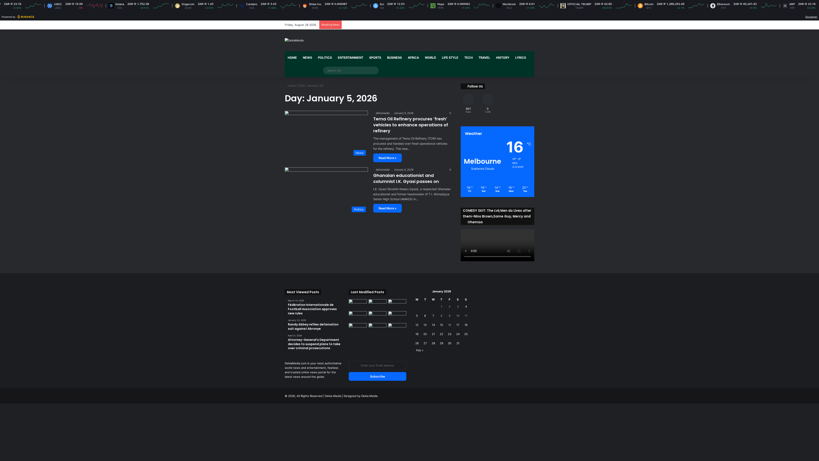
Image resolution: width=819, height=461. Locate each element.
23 (449, 334)
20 (425, 334)
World (430, 57)
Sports (375, 57)
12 (416, 325)
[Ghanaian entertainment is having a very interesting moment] (397, 328)
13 (425, 325)
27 (425, 343)
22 (441, 334)
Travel (484, 57)
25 (466, 334)
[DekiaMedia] (294, 40)
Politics (325, 57)
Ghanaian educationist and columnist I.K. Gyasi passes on (406, 178)
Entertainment (350, 57)
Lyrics (520, 57)
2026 (301, 85)
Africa (413, 57)
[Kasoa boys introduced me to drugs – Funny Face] (397, 316)
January (312, 85)
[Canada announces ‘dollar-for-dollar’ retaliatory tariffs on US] (378, 304)
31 (457, 343)
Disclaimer (811, 17)
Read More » (387, 158)
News (307, 57)
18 (466, 325)
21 (433, 334)
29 (441, 343)
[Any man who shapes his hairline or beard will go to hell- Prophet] (378, 328)
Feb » (419, 350)
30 (449, 343)
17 (457, 325)
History (502, 57)
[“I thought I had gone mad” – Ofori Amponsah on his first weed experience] (378, 316)
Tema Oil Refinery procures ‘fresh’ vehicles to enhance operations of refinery (410, 125)
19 (416, 334)
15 (441, 325)
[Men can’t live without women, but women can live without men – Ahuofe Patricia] (358, 304)
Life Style (450, 57)
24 (458, 334)
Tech (468, 57)
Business (394, 57)
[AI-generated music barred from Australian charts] (397, 304)
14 (433, 325)
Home (292, 57)
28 (433, 343)
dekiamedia (383, 113)
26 (417, 343)
